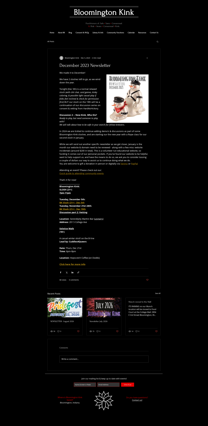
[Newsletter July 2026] (104, 307)
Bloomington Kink (104, 12)
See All (158, 293)
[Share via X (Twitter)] (66, 272)
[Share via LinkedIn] (72, 272)
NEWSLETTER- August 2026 (62, 321)
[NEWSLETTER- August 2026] (65, 307)
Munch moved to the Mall (140, 302)
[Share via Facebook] (60, 272)
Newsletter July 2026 (98, 321)
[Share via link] (78, 272)
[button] (157, 41)
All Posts (50, 41)
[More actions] (147, 58)
